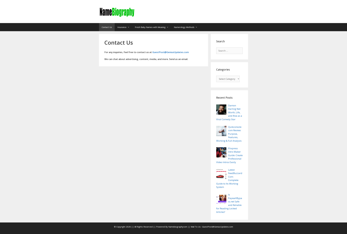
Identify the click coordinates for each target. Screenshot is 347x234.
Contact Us (107, 27)
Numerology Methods (184, 27)
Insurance (121, 27)
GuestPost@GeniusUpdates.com (170, 52)
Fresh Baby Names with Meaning (150, 27)
